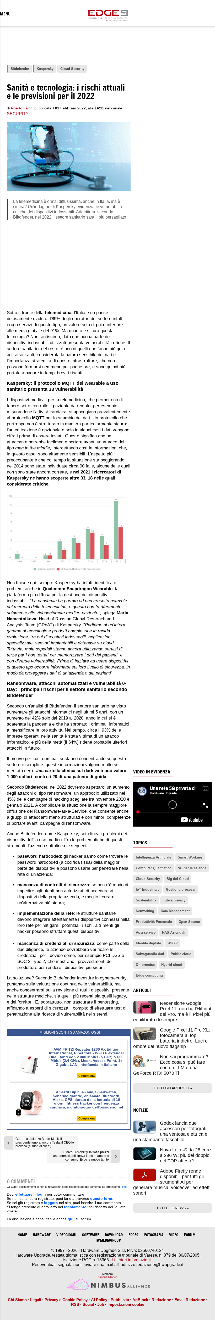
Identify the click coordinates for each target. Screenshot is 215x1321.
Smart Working (190, 857)
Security (18, 114)
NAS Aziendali (173, 932)
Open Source (189, 922)
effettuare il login (30, 1194)
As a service (145, 932)
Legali (35, 1299)
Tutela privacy (174, 900)
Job (100, 1304)
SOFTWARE (90, 1235)
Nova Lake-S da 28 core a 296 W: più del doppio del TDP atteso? (185, 1155)
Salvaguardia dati (150, 954)
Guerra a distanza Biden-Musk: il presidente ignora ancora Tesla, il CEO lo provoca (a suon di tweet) (44, 1142)
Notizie (140, 1110)
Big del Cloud (177, 879)
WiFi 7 (173, 943)
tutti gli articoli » (172, 1088)
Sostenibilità (146, 900)
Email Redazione (189, 1299)
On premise (145, 965)
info (124, 1186)
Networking (145, 911)
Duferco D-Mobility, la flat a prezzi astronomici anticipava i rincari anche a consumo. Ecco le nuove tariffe (81, 1155)
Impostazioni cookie (126, 1304)
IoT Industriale (147, 889)
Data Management (175, 911)
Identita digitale (148, 943)
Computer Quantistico (153, 868)
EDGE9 (133, 1235)
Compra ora (86, 1075)
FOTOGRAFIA (153, 1235)
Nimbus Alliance (107, 1277)
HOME (22, 1235)
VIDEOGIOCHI (66, 1235)
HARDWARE (42, 1235)
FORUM (190, 1235)
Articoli (142, 990)
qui (70, 1219)
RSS (75, 1304)
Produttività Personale (154, 922)
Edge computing (149, 975)
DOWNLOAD (114, 1235)
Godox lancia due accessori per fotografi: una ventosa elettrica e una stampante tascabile (170, 1131)
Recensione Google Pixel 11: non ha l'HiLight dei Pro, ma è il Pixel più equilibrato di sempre (172, 1011)
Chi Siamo (17, 1299)
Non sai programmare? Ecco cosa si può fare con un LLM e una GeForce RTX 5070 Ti (170, 1065)
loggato (51, 1203)
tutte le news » (172, 1208)
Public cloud (181, 954)
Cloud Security (148, 879)
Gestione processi (180, 889)
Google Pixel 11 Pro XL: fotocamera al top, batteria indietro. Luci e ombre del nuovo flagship (171, 1038)
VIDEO (173, 1235)
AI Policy (99, 1299)
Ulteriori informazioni (131, 1260)
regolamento (75, 1207)
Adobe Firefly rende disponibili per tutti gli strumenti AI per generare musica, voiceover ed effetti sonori (172, 1182)
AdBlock (140, 1299)
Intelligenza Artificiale (153, 857)
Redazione (161, 1299)
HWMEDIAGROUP (107, 1240)
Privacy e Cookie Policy (66, 1299)
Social (88, 1304)
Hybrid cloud (171, 965)
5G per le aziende (192, 868)
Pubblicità (120, 1299)
